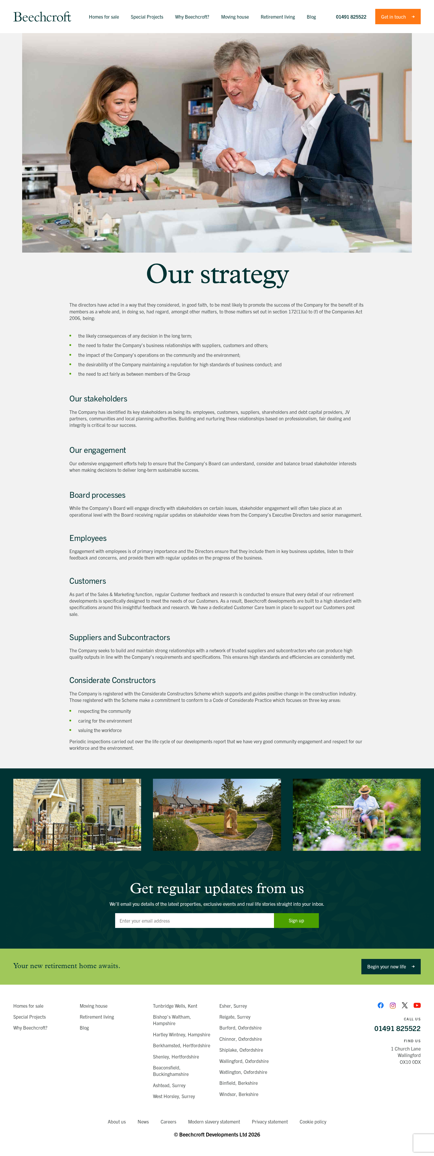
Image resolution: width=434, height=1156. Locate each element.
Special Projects (29, 1017)
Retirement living (97, 1017)
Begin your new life (386, 966)
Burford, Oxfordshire (240, 1027)
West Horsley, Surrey (174, 1096)
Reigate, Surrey (234, 1017)
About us (117, 1121)
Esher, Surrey (233, 1006)
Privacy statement (270, 1121)
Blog (84, 1027)
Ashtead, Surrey (169, 1085)
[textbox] (194, 920)
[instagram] (393, 1005)
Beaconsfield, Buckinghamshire (171, 1070)
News (143, 1121)
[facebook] (381, 1005)
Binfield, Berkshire (238, 1083)
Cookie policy (313, 1121)
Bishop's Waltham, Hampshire (172, 1020)
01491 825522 (351, 16)
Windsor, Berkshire (238, 1094)
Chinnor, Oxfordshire (240, 1039)
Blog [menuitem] (311, 16)
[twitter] (405, 1005)
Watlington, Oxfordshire (243, 1072)
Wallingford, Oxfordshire (244, 1061)
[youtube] (417, 1005)
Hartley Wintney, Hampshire (181, 1034)
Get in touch (393, 16)
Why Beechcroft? (30, 1027)
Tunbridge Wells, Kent (175, 1006)
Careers (168, 1121)
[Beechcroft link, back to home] (42, 17)
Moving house (93, 1006)
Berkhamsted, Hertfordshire (181, 1045)
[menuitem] (104, 16)
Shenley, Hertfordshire (176, 1056)
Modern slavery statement (214, 1121)
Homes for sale (28, 1006)
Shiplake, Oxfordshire (241, 1050)
